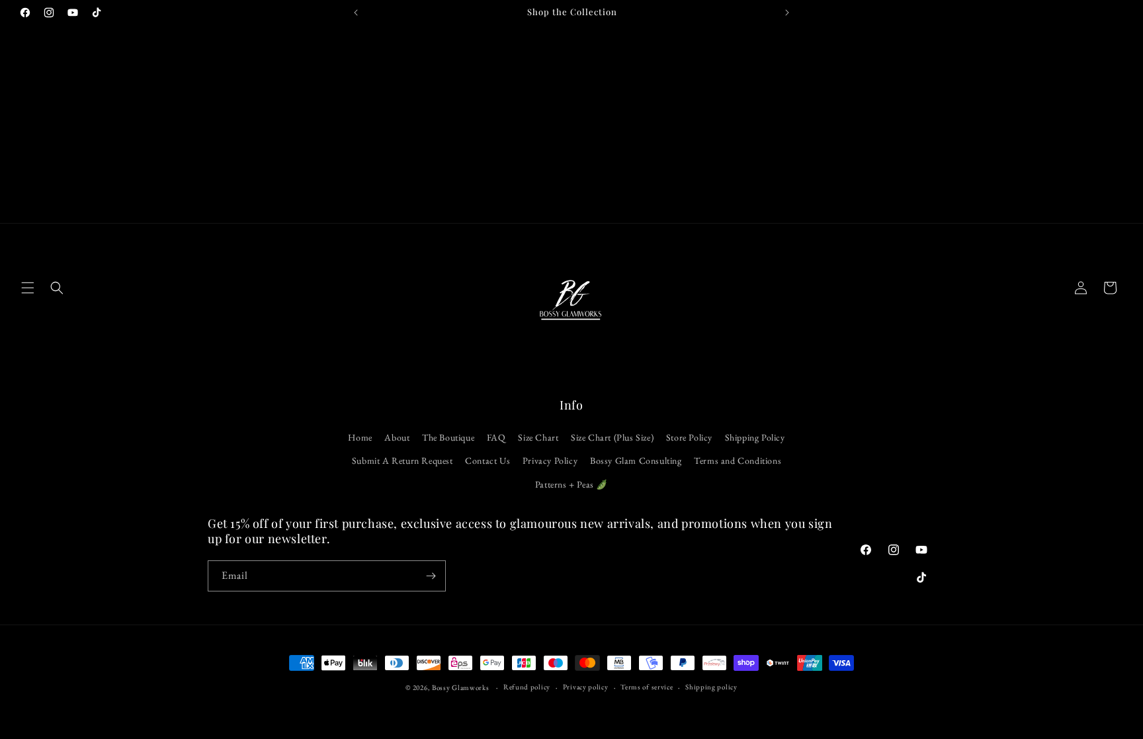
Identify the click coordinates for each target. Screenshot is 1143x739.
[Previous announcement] (355, 12)
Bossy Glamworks (460, 687)
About (396, 437)
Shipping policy (711, 686)
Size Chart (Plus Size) (612, 437)
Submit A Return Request (402, 460)
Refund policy (526, 686)
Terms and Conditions (737, 460)
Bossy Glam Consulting (636, 460)
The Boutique (448, 437)
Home (360, 437)
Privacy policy (586, 686)
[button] (27, 287)
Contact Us (487, 460)
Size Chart (538, 437)
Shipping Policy (755, 437)
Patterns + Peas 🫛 (571, 484)
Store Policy (689, 437)
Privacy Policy (550, 460)
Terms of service (646, 686)
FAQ (496, 437)
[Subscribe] (430, 575)
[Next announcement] (787, 12)
